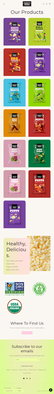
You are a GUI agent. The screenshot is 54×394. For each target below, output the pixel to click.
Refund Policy (33, 369)
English (19, 390)
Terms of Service (23, 369)
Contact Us (15, 369)
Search (8, 369)
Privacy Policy (27, 373)
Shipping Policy (42, 369)
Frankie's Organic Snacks (45, 390)
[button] (4, 3)
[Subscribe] (38, 359)
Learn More (27, 332)
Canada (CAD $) (9, 390)
